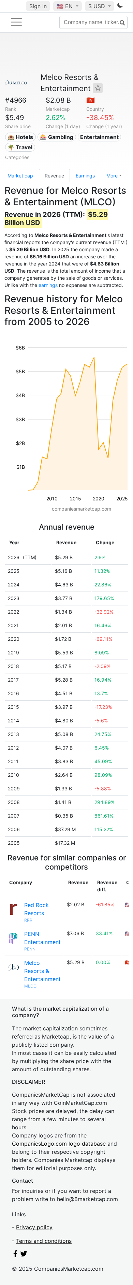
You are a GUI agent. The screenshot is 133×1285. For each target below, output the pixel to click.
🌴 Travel (20, 147)
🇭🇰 (90, 100)
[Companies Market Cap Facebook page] (15, 1255)
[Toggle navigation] (16, 22)
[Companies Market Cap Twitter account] (23, 1255)
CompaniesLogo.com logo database (59, 1143)
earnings (48, 285)
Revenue (54, 175)
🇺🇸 (65, 6)
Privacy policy (34, 1227)
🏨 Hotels (20, 137)
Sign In (38, 6)
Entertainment (99, 137)
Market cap (20, 175)
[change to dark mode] (120, 6)
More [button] (112, 175)
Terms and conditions (44, 1240)
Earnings (85, 175)
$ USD (97, 6)
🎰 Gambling (56, 137)
